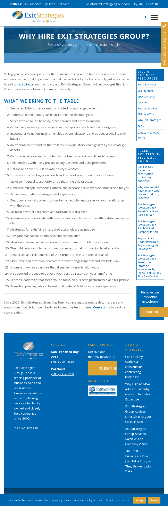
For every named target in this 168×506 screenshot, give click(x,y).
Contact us (101, 307)
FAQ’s (141, 126)
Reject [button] (154, 500)
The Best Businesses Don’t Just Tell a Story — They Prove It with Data (138, 461)
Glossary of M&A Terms (148, 135)
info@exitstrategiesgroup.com (109, 4)
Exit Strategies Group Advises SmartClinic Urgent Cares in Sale (149, 209)
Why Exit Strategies (149, 120)
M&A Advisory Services (146, 99)
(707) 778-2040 (147, 4)
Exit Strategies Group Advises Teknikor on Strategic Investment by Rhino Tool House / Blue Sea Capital (149, 266)
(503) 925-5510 (62, 374)
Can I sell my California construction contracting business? (145, 174)
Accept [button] (139, 500)
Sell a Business (147, 84)
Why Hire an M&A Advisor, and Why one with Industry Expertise (148, 192)
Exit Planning (145, 90)
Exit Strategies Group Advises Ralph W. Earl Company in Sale (148, 226)
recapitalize (25, 84)
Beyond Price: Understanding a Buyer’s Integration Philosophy (149, 244)
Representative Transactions (147, 111)
